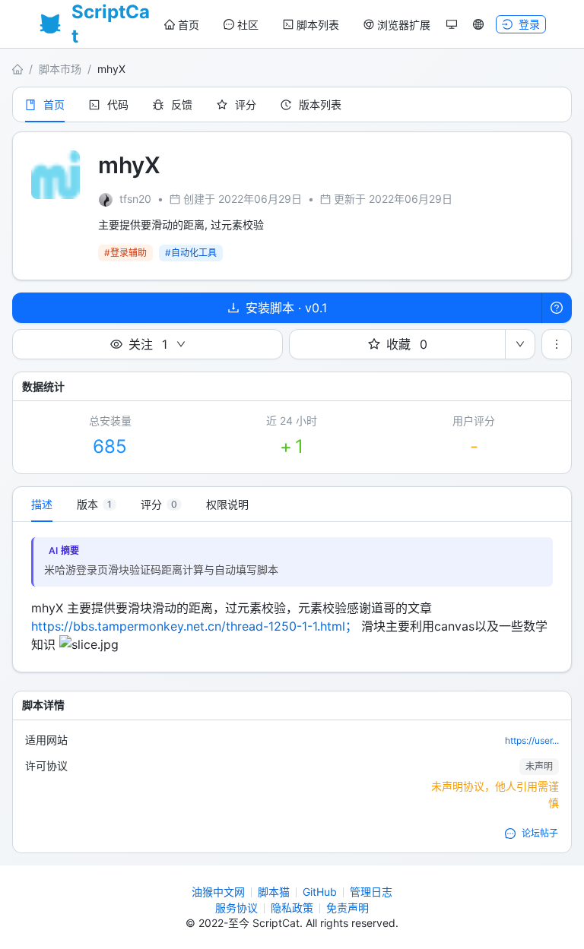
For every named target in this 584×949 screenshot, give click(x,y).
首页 (188, 24)
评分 (245, 104)
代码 (118, 104)
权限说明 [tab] (227, 504)
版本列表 (320, 104)
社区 (248, 24)
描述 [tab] (41, 504)
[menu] (297, 25)
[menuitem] (181, 25)
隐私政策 (292, 907)
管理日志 (371, 891)
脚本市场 (60, 68)
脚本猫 (274, 891)
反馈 (181, 104)
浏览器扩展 (403, 24)
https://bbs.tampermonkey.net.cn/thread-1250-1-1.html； (194, 626)
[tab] (96, 504)
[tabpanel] (292, 597)
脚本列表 (318, 24)
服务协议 (236, 907)
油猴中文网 (218, 891)
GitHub (320, 891)
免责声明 (347, 907)
